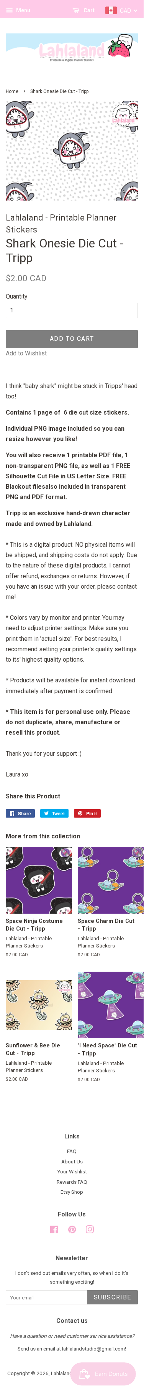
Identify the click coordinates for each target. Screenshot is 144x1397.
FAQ (72, 1151)
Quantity (17, 296)
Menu (22, 10)
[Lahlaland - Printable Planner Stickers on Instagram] (89, 1231)
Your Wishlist (72, 1171)
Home (12, 91)
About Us (72, 1161)
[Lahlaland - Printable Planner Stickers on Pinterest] (72, 1231)
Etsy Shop (72, 1192)
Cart (88, 10)
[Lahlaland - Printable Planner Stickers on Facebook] (54, 1231)
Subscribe (112, 1297)
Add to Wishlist (26, 353)
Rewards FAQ (72, 1182)
